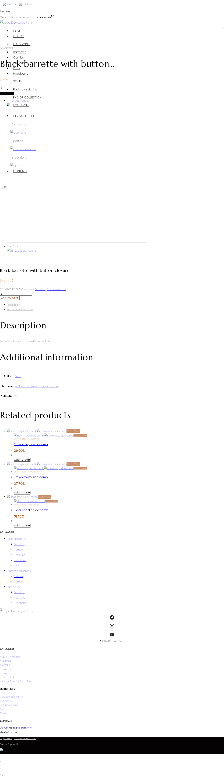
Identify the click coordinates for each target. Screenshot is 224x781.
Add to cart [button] (22, 459)
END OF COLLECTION (27, 97)
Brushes (18, 576)
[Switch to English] (25, 4)
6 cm (18, 376)
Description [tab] (13, 305)
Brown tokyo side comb (31, 444)
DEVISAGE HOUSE (25, 116)
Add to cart (9, 298)
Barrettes (19, 52)
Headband (20, 73)
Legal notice (6, 738)
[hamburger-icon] (223, 28)
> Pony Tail (6, 673)
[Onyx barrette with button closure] (77, 242)
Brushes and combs (19, 571)
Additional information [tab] (20, 309)
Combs (18, 57)
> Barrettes (5, 660)
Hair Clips (19, 63)
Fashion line (14, 587)
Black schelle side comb (31, 510)
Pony (16, 68)
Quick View (73, 431)
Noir (17, 396)
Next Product (14, 246)
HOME (17, 31)
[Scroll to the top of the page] (1, 756)
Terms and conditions (25, 738)
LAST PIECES (21, 105)
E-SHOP (18, 36)
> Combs (5, 664)
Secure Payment (8, 744)
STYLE (17, 81)
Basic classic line (25, 89)
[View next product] (23, 246)
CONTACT (20, 171)
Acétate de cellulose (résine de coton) (36, 386)
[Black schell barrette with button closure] (21, 250)
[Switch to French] (9, 4)
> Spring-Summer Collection (15, 681)
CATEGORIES (21, 44)
